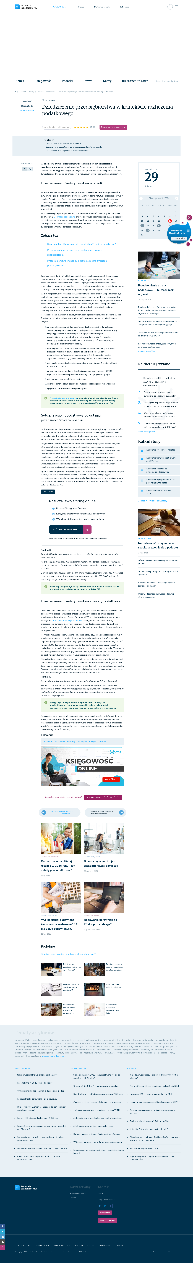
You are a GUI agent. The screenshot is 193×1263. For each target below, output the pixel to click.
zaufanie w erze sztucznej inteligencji (133, 1043)
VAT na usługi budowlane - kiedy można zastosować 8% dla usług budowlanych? (59, 924)
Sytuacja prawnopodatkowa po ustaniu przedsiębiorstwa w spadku (74, 147)
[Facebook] (2, 1226)
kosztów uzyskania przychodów (66, 620)
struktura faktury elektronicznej (79, 1049)
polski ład (162, 1052)
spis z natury (56, 1043)
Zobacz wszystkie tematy (54, 1056)
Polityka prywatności (22, 1245)
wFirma (73, 1198)
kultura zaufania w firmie (97, 1046)
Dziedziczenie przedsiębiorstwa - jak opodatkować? (68, 954)
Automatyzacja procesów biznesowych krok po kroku (97, 1118)
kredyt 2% (110, 1052)
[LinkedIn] (2, 1236)
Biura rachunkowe (135, 81)
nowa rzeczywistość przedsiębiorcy (160, 1046)
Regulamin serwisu (42, 1245)
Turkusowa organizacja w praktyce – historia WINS (96, 1110)
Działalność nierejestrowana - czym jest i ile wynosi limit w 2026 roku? (160, 425)
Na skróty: (49, 139)
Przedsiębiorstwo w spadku (63, 398)
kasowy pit (109, 1040)
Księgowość (43, 81)
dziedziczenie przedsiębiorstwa (56, 127)
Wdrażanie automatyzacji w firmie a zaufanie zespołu (97, 1142)
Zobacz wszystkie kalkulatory (152, 500)
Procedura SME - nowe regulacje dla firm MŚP (151, 1094)
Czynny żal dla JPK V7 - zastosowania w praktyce (96, 1086)
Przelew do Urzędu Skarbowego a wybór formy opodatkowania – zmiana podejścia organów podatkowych (157, 310)
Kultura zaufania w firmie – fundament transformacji (96, 1134)
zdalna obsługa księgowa (41, 1052)
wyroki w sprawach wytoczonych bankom (136, 1052)
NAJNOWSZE (143, 281)
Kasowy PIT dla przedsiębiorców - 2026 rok (37, 1118)
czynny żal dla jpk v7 (74, 1043)
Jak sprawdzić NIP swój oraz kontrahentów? (37, 1074)
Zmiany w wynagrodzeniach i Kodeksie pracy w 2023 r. (155, 1102)
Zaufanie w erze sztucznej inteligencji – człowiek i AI (97, 1102)
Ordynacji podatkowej (64, 216)
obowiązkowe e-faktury (91, 1052)
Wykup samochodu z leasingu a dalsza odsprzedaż (40, 1090)
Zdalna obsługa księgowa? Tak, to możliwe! (150, 1121)
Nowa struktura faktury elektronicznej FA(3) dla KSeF (154, 1086)
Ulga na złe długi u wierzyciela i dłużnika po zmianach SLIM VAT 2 (159, 415)
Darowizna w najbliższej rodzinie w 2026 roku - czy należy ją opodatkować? (58, 866)
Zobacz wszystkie (146, 351)
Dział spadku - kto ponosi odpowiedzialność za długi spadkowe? (81, 244)
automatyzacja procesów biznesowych (34, 1046)
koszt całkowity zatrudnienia (100, 1043)
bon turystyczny (33, 1056)
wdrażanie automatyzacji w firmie (126, 1046)
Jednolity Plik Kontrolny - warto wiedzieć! (149, 1129)
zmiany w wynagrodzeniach (125, 1049)
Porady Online (59, 7)
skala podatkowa (40, 1043)
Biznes (19, 81)
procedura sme (104, 1049)
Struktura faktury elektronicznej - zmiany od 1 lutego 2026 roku (75, 741)
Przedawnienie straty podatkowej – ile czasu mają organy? (156, 290)
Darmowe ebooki (102, 7)
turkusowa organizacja (163, 1043)
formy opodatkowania (143, 1040)
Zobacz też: (50, 235)
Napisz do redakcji (107, 1220)
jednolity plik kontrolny (66, 1052)
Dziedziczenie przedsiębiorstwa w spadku (63, 143)
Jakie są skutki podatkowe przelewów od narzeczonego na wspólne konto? (161, 404)
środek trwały (123, 1040)
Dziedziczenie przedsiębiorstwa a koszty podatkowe (68, 150)
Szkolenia (124, 7)
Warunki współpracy (62, 1245)
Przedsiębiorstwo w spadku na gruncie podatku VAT (71, 987)
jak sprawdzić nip (22, 1040)
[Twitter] (2, 1231)
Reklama (80, 7)
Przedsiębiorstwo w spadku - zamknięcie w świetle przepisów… (115, 967)
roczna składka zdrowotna (89, 1040)
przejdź (179, 238)
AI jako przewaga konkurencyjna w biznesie (93, 1126)
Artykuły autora (27, 110)
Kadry (107, 81)
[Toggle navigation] (176, 7)
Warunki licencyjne (105, 1245)
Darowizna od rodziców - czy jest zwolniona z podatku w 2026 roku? (160, 394)
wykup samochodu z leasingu (61, 1040)
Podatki (67, 81)
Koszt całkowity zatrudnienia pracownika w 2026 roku (98, 1094)
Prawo (87, 81)
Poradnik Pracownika (78, 1193)
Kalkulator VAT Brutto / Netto (160, 449)
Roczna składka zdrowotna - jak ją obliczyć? (37, 1098)
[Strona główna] (15, 92)
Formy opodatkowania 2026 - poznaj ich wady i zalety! (42, 1148)
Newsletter (105, 1213)
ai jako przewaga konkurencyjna (68, 1046)
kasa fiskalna (39, 1040)
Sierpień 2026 (159, 198)
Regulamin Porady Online (84, 1245)
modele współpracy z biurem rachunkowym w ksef (39, 1049)
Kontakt (101, 1193)
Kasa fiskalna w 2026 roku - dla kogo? (35, 1082)
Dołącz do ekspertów (106, 1199)
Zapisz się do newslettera (113, 127)
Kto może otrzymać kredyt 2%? (144, 1148)
